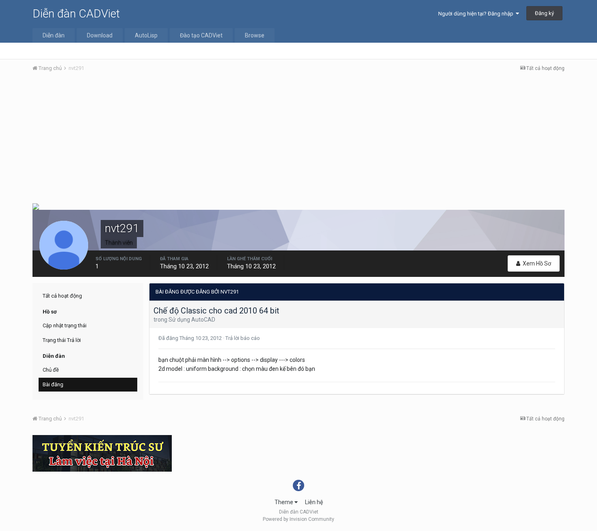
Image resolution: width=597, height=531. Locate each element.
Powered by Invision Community (298, 519)
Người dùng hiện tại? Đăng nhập (477, 14)
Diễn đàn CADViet (76, 13)
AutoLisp (146, 35)
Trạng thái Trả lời (62, 340)
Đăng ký (544, 13)
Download (99, 35)
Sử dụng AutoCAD (192, 319)
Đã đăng (190, 338)
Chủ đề (51, 370)
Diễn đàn (54, 35)
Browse (254, 35)
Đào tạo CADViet (201, 35)
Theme (284, 502)
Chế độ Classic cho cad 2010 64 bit (216, 311)
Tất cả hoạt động (62, 296)
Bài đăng (53, 384)
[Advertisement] (298, 139)
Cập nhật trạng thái (65, 325)
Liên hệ (314, 502)
